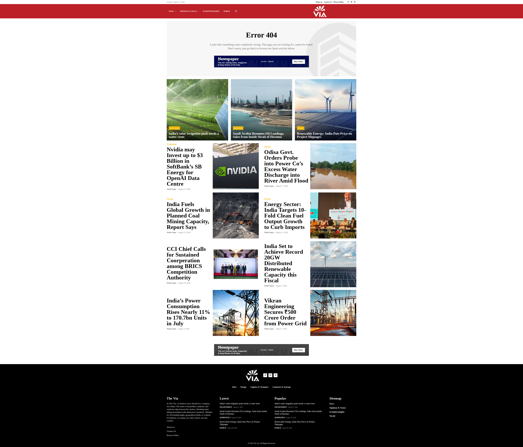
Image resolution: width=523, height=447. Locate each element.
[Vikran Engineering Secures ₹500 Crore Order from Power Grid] (333, 313)
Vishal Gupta (171, 189)
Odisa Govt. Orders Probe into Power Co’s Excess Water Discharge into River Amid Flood (286, 166)
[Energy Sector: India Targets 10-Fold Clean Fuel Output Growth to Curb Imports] (333, 215)
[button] (236, 11)
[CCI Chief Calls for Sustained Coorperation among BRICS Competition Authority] (236, 264)
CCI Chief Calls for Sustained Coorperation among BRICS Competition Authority (186, 263)
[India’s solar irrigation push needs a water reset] (197, 109)
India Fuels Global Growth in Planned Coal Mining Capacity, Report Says (188, 215)
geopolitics (238, 128)
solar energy (174, 128)
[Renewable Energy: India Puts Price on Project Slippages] (325, 109)
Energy (300, 128)
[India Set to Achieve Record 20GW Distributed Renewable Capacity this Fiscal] (333, 264)
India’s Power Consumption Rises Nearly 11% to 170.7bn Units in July (188, 312)
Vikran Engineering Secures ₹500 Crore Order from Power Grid (285, 312)
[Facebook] (348, 2)
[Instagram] (351, 2)
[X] (354, 2)
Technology (172, 144)
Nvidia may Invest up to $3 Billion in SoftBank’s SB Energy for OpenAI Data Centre (185, 166)
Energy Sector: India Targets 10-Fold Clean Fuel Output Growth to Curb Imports (285, 215)
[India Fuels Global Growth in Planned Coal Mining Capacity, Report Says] (236, 215)
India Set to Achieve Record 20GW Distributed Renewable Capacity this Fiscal (283, 263)
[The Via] (334, 11)
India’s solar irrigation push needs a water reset (240, 403)
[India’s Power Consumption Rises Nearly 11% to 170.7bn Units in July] (236, 313)
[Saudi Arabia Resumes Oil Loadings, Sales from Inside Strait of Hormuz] (261, 109)
